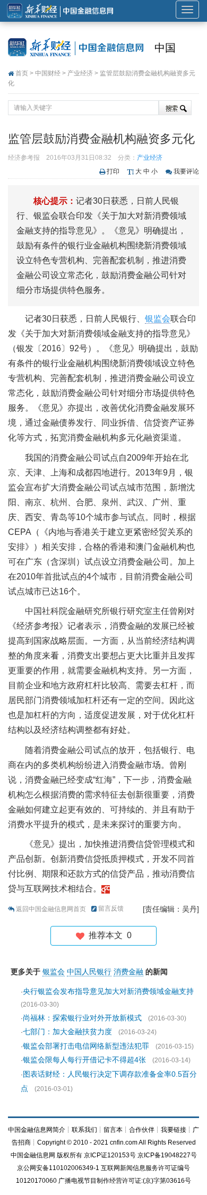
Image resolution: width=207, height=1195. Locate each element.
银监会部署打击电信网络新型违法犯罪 (86, 1046)
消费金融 (128, 971)
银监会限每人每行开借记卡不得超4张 (84, 1059)
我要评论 (186, 171)
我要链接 (173, 1129)
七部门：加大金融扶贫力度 (67, 1031)
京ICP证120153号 (110, 1155)
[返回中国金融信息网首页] (105, 888)
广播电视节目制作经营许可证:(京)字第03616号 (124, 1180)
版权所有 (69, 1155)
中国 (165, 48)
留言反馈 (111, 908)
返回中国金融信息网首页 (51, 909)
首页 (21, 73)
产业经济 (80, 73)
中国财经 (48, 73)
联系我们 (84, 1129)
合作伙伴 (141, 1129)
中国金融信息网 (33, 1155)
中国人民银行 (89, 971)
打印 (113, 171)
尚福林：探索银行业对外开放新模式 (82, 1018)
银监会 (157, 318)
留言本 (113, 1129)
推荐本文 (108, 935)
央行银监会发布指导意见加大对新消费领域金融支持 (108, 991)
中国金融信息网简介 (36, 1129)
